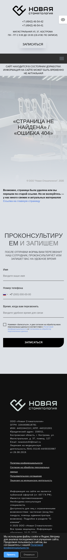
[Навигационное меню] (62, 58)
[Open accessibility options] (63, 20)
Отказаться (29, 554)
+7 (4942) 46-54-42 (32, 21)
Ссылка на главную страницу (21, 512)
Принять (11, 554)
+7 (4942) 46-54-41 (32, 25)
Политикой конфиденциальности (23, 546)
